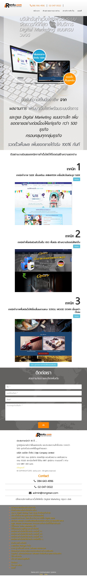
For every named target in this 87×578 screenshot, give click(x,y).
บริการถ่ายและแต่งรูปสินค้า (20, 558)
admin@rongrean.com (45, 492)
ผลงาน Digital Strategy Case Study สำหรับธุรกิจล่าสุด (31, 512)
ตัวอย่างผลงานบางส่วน (51, 11)
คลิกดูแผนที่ (20, 467)
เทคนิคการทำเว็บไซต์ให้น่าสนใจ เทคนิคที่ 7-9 (26, 536)
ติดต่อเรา (14, 562)
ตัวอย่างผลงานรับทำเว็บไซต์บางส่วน (23, 510)
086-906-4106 (39, 5)
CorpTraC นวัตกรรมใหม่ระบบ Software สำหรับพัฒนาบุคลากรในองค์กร (36, 553)
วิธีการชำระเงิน (16, 556)
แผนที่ (79, 11)
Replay (76, 179)
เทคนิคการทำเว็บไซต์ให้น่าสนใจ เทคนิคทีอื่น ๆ (27, 539)
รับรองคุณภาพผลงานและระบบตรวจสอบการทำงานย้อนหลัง (32, 550)
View (45, 574)
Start (41, 574)
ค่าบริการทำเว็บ (68, 11)
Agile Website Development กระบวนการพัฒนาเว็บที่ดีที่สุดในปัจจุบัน (35, 523)
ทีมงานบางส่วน (16, 565)
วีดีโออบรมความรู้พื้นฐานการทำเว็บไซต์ (25, 528)
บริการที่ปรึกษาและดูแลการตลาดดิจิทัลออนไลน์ (27, 515)
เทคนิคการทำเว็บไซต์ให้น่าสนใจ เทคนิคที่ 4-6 (26, 534)
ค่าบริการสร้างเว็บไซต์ (18, 543)
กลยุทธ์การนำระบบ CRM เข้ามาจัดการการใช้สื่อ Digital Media (33, 518)
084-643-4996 (45, 480)
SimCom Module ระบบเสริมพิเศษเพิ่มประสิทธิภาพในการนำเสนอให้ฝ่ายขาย (37, 520)
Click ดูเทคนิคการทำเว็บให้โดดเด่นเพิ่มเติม (43, 364)
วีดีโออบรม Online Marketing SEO (23, 526)
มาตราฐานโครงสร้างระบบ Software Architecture (28, 548)
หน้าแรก (37, 11)
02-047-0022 (55, 5)
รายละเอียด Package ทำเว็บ (21, 545)
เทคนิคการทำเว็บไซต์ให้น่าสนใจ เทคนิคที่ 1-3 (26, 531)
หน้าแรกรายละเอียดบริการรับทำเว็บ (23, 507)
